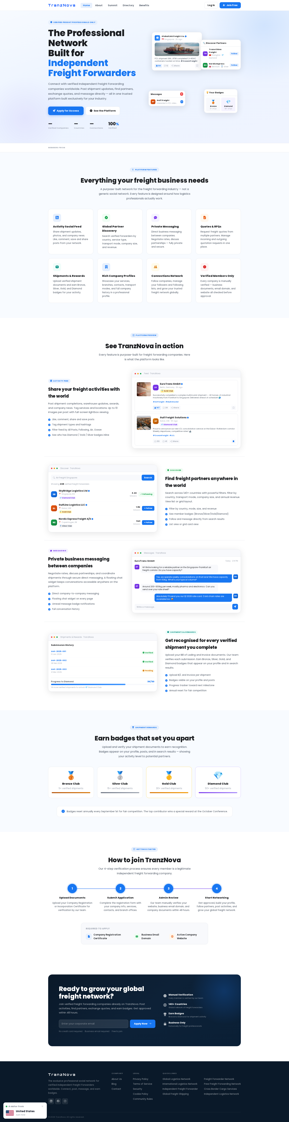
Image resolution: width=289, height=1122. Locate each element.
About (99, 5)
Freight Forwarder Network (219, 1079)
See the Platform (105, 110)
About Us (117, 1079)
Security (137, 1089)
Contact (116, 1089)
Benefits (144, 5)
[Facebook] (58, 1101)
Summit (112, 5)
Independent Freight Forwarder (180, 1089)
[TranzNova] (61, 5)
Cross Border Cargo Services (220, 1089)
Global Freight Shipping (176, 1094)
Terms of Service (142, 1084)
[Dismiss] (42, 1106)
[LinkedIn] (51, 1101)
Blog (114, 1084)
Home (86, 5)
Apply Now (141, 1023)
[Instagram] (65, 1101)
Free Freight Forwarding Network (222, 1084)
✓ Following (146, 494)
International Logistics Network (180, 1084)
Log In (211, 5)
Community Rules (143, 1099)
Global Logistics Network (176, 1079)
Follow (234, 53)
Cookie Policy (140, 1094)
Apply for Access (68, 110)
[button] (25, 1110)
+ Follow (148, 508)
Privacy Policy (140, 1079)
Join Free (231, 5)
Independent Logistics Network (221, 1094)
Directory (128, 5)
